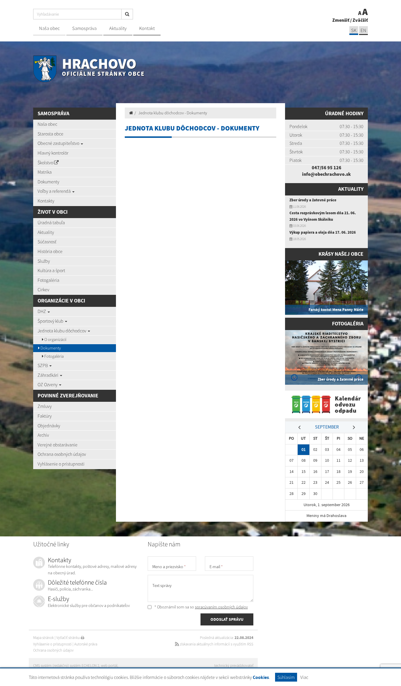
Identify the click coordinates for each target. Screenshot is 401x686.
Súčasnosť (47, 242)
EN (363, 30)
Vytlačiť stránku (68, 637)
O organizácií (54, 339)
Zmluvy (45, 406)
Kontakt (147, 28)
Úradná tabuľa (51, 222)
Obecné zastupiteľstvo (59, 143)
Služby (44, 261)
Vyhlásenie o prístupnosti (61, 464)
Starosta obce (50, 134)
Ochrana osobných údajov (62, 454)
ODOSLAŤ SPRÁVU (226, 619)
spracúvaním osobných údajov (221, 607)
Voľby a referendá (55, 191)
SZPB (43, 365)
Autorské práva (85, 644)
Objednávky (49, 426)
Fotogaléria (48, 280)
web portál (109, 665)
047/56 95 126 (326, 167)
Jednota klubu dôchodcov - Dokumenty (172, 113)
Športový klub (51, 321)
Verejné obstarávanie (57, 445)
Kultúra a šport (51, 270)
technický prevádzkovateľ (233, 665)
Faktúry (45, 416)
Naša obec (49, 28)
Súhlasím (286, 677)
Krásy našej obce (341, 253)
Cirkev (43, 289)
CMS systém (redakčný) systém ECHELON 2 (66, 665)
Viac (304, 677)
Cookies (261, 677)
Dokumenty (48, 182)
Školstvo (46, 162)
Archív (43, 435)
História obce (50, 251)
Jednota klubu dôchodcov (62, 331)
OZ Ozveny (48, 384)
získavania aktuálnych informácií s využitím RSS (216, 644)
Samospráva (84, 28)
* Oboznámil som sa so (201, 607)
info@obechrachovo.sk (326, 174)
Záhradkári (48, 375)
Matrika (45, 172)
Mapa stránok (43, 637)
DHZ (42, 311)
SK (353, 30)
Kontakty (46, 201)
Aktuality (118, 28)
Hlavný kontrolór (53, 153)
